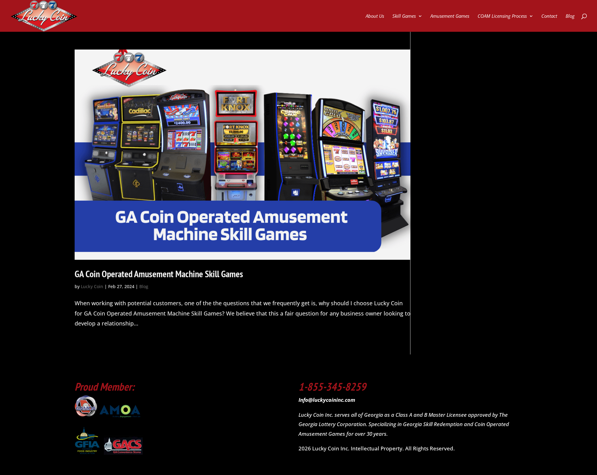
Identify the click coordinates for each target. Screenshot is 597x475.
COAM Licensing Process (502, 16)
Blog (570, 16)
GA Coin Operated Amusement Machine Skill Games (159, 274)
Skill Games (404, 16)
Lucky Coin (92, 286)
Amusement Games (449, 16)
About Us (375, 16)
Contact (549, 16)
